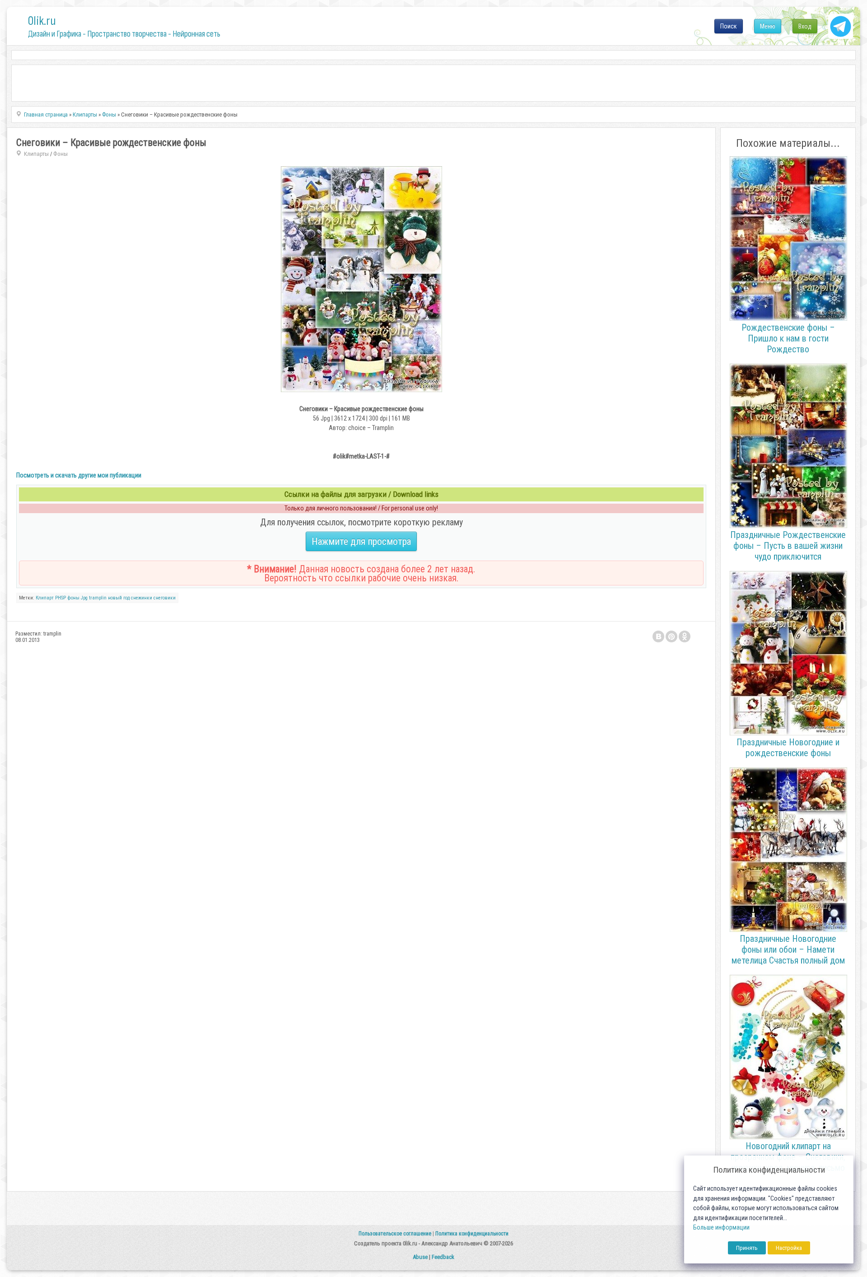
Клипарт (45, 598)
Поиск (728, 26)
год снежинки (137, 598)
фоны (73, 598)
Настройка (789, 1247)
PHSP (60, 598)
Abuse (420, 1257)
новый (115, 598)
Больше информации (721, 1227)
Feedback (443, 1257)
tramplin (98, 598)
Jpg (84, 598)
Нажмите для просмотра (361, 541)
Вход (804, 26)
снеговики (165, 598)
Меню (767, 26)
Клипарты (36, 153)
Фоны (60, 153)
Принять (747, 1247)
